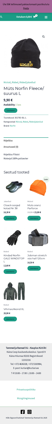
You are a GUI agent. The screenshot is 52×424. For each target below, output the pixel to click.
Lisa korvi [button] (10, 218)
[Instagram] (29, 412)
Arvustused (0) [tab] (11, 146)
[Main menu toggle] (46, 17)
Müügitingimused (26, 398)
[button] (1, 17)
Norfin (13, 125)
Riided (15, 82)
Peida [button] (26, 8)
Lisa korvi (11, 110)
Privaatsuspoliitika (26, 389)
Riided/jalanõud (27, 82)
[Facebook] (22, 412)
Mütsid (7, 82)
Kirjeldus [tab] (8, 140)
